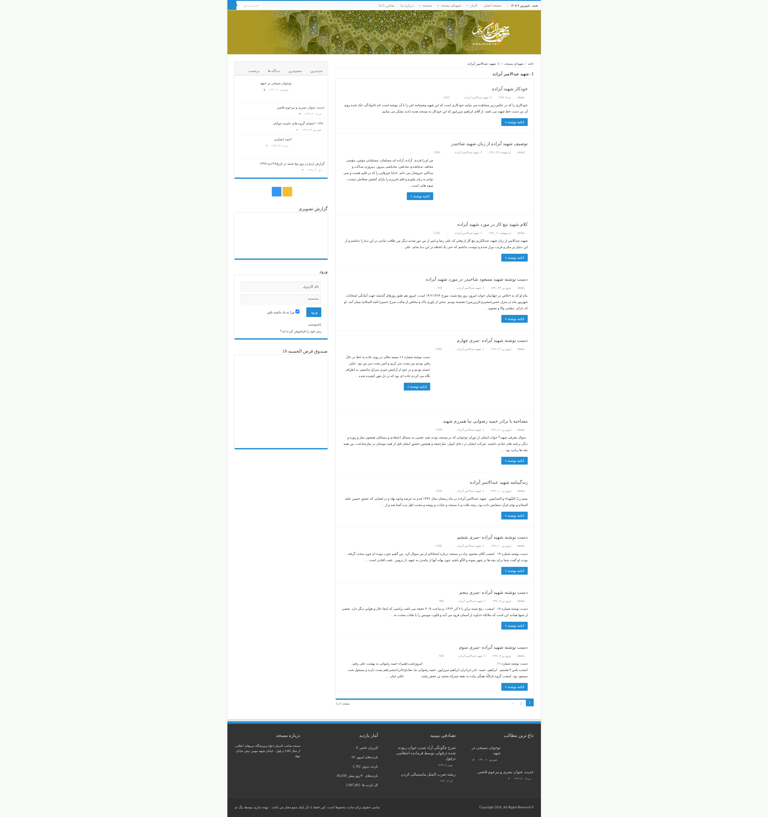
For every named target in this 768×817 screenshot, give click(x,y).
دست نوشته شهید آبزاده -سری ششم (492, 537)
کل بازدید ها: (369, 785)
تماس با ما (386, 5)
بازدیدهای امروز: (366, 757)
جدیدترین (316, 71)
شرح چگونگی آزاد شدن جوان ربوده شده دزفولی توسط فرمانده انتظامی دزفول (426, 753)
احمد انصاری (283, 139)
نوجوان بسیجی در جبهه (276, 83)
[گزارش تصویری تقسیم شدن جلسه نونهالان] (252, 225)
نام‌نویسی (314, 324)
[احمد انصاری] (310, 146)
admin (521, 97)
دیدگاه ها (274, 71)
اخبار (473, 5)
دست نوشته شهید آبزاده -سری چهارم (492, 340)
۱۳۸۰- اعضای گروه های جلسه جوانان (299, 123)
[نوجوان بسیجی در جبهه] (310, 90)
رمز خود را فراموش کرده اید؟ (300, 331)
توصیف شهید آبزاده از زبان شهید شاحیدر (489, 143)
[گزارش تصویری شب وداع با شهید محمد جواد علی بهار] (310, 225)
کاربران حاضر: (368, 748)
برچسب (254, 71)
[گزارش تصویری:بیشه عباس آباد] (252, 246)
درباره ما (406, 5)
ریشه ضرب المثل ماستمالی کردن (428, 774)
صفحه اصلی (492, 5)
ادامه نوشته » (514, 122)
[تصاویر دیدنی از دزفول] (281, 225)
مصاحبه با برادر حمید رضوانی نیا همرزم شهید (485, 421)
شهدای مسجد (451, 5)
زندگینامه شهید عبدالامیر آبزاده (499, 482)
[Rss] (275, 5)
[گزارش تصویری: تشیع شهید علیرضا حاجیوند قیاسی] (310, 246)
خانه (531, 63)
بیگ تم (239, 807)
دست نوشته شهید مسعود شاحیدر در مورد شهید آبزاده (477, 279)
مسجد (427, 5)
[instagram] (270, 5)
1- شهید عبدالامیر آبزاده (478, 97)
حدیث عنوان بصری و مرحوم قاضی (301, 107)
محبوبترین (295, 71)
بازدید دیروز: (369, 766)
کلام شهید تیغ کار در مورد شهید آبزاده (493, 224)
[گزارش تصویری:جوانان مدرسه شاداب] (281, 246)
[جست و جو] (231, 5)
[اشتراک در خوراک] (337, 75)
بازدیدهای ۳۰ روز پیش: (362, 775)
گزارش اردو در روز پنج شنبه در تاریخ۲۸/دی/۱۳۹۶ (292, 163)
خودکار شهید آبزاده (510, 88)
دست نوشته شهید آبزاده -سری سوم (493, 647)
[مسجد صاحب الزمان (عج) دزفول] (384, 32)
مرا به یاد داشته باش (281, 312)
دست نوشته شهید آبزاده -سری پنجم (493, 592)
